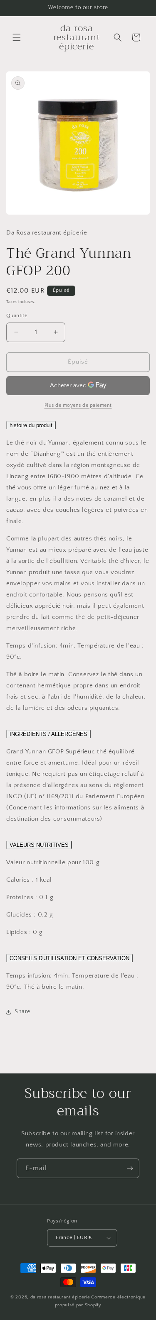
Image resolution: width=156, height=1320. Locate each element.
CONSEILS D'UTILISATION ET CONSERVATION (69, 958)
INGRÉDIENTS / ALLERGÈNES (48, 734)
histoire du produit (31, 425)
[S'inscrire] (130, 1168)
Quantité (16, 315)
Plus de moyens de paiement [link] (78, 405)
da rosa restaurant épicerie (60, 1297)
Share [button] (22, 1011)
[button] (16, 37)
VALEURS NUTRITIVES (39, 845)
